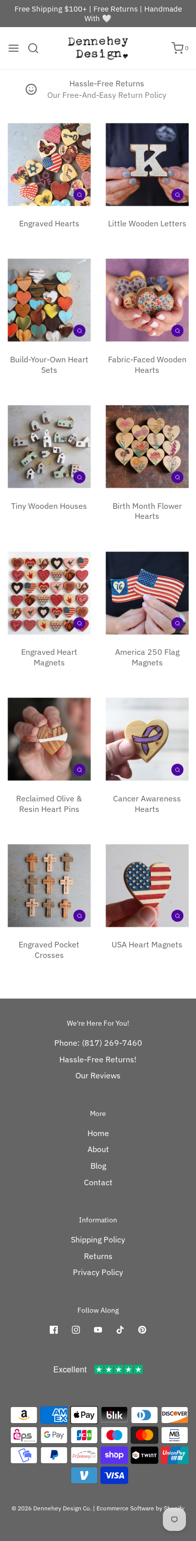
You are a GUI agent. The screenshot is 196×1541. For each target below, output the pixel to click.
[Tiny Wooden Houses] (49, 446)
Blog (98, 1166)
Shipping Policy (98, 1239)
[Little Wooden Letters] (147, 164)
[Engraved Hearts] (49, 164)
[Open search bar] (37, 48)
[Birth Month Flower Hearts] (147, 446)
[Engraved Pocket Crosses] (49, 885)
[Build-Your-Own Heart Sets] (49, 300)
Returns (98, 1256)
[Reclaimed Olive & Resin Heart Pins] (49, 739)
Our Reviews (98, 1075)
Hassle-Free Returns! (98, 1059)
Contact (98, 1182)
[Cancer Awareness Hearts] (147, 739)
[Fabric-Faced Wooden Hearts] (147, 300)
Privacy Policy (98, 1272)
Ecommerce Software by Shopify (140, 1508)
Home (98, 1133)
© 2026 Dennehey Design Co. (51, 1508)
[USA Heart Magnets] (147, 885)
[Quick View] (79, 194)
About (98, 1149)
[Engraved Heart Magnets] (49, 592)
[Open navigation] (13, 48)
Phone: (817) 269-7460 (98, 1043)
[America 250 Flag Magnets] (147, 592)
